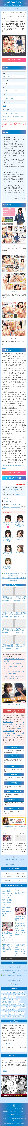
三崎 (3, 1016)
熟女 (15, 994)
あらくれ (16, 1009)
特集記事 (7, 880)
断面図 (16, 113)
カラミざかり (14, 1004)
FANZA (15, 505)
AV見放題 (20, 728)
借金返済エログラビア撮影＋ (20, 538)
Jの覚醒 (23, 1007)
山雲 (19, 1016)
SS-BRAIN (10, 1009)
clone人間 (4, 1007)
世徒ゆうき (8, 1016)
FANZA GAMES (14, 774)
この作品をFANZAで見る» (14, 59)
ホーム (6, 1108)
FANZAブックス (14, 756)
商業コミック (20, 873)
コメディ (10, 113)
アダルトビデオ (8, 722)
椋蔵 (23, 1016)
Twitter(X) (18, 494)
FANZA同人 (14, 766)
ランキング (4, 997)
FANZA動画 (14, 747)
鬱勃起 (10, 1002)
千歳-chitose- (5, 1004)
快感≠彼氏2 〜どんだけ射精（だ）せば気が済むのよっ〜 (20, 524)
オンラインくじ (11, 738)
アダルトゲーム (19, 724)
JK (4, 90)
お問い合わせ (14, 1114)
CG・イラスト (7, 877)
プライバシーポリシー (19, 1111)
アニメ (20, 880)
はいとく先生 (21, 1011)
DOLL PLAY (11, 1007)
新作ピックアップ (20, 877)
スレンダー (6, 98)
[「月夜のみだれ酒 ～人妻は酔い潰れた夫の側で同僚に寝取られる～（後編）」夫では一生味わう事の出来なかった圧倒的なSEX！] (8, 607)
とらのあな (6, 507)
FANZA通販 (14, 783)
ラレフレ (21, 1004)
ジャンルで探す (13, 490)
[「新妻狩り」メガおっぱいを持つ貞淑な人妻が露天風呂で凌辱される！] (8, 591)
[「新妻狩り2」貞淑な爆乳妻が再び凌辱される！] (20, 639)
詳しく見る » (6, 1043)
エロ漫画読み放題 (8, 731)
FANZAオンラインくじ (14, 800)
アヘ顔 (5, 113)
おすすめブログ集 (7, 1111)
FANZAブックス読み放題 (14, 791)
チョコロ (16, 1002)
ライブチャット (11, 735)
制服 (4, 106)
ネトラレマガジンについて (16, 1108)
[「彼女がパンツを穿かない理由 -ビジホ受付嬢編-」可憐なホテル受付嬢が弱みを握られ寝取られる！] (20, 591)
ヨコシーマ (6, 76)
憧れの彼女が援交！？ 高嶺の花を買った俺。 (8, 554)
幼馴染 (10, 994)
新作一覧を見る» (7, 958)
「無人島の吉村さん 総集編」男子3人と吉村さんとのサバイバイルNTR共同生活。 (21, 847)
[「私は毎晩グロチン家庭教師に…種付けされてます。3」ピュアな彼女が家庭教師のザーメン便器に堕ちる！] (20, 623)
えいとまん (4, 1014)
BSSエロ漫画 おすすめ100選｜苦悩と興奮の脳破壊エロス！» (14, 579)
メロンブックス (15, 507)
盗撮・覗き (16, 116)
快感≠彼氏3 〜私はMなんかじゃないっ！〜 (8, 524)
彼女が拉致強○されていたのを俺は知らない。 (8, 567)
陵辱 (4, 119)
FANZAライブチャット (14, 808)
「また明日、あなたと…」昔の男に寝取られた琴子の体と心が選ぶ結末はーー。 (7, 847)
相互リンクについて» (8, 1071)
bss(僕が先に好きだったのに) (9, 992)
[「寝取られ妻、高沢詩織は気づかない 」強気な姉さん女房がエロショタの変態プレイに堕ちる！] (20, 607)
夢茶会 (14, 1016)
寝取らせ (21, 992)
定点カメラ (18, 999)
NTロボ (4, 1009)
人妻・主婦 (4, 994)
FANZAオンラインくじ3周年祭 (12, 664)
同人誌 (11, 724)
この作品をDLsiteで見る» (14, 478)
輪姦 (22, 116)
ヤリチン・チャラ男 (11, 90)
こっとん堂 (4, 1011)
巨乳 (12, 98)
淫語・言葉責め (7, 116)
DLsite (21, 505)
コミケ (23, 994)
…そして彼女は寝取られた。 (20, 553)
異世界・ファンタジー (7, 999)
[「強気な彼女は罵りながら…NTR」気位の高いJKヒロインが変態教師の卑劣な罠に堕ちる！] (8, 623)
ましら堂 (11, 1014)
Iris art (18, 1007)
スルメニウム (12, 1011)
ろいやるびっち (19, 1014)
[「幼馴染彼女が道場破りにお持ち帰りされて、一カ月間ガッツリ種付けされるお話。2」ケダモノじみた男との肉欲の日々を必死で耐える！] (8, 639)
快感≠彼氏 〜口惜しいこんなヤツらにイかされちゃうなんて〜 (8, 539)
